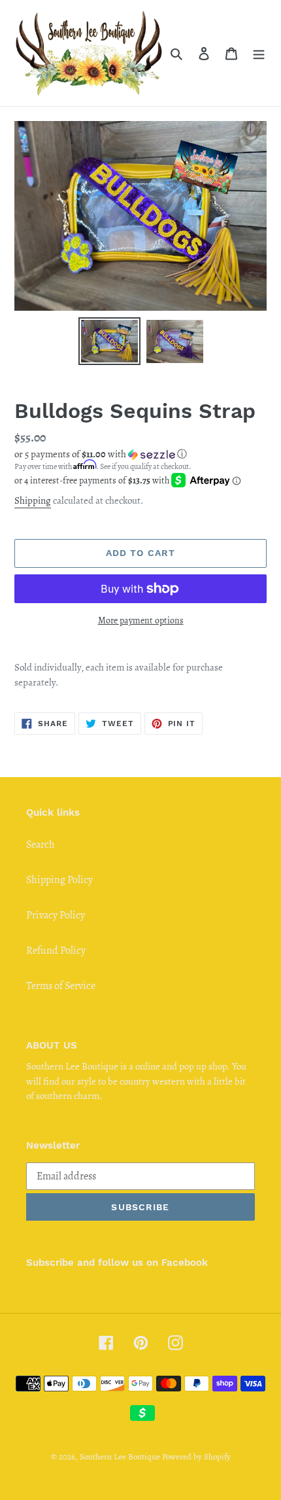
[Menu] (259, 53)
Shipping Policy (59, 880)
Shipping (32, 500)
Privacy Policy (55, 915)
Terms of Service (60, 986)
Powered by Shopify (196, 1456)
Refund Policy (56, 950)
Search (40, 844)
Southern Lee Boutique (120, 1456)
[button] (100, 454)
